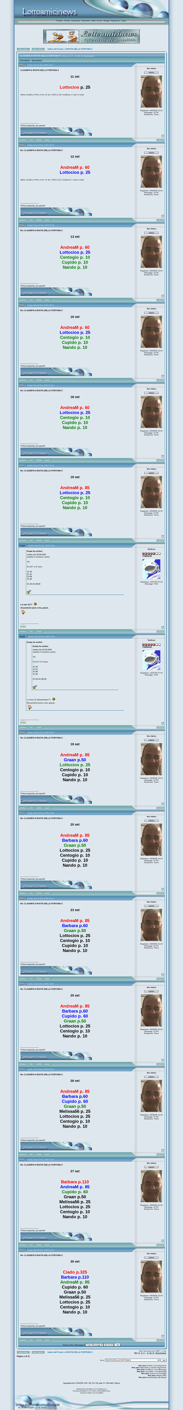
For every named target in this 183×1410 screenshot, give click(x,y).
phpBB (83, 1391)
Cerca (99, 21)
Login (123, 21)
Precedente (25, 60)
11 (82, 56)
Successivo (89, 56)
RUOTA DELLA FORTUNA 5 (79, 49)
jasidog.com (103, 1389)
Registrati (115, 21)
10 (79, 56)
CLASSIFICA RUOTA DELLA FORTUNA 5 (40, 56)
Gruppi (107, 21)
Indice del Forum (55, 49)
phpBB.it (100, 1393)
